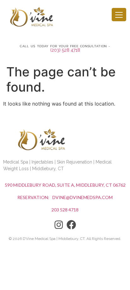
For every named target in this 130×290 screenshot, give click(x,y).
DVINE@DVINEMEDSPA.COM (82, 197)
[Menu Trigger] (119, 14)
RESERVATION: (33, 197)
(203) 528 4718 (65, 50)
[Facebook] (71, 224)
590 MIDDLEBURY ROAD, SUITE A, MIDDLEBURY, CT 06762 (65, 185)
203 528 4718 (65, 209)
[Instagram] (58, 224)
